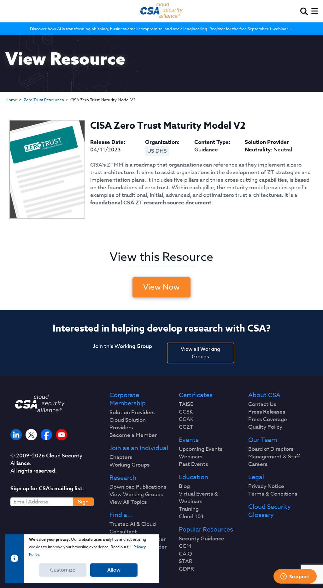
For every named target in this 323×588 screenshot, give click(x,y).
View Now (161, 287)
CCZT (186, 427)
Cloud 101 (191, 516)
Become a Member (133, 435)
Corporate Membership (127, 399)
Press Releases (266, 412)
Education (193, 477)
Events (189, 440)
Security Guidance (201, 539)
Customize (62, 570)
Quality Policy (265, 427)
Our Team (262, 440)
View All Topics (128, 502)
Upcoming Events (200, 449)
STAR (185, 561)
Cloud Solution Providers (127, 424)
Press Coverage (267, 419)
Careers (257, 464)
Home (11, 100)
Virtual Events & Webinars (198, 497)
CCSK (186, 412)
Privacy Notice (266, 486)
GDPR (186, 569)
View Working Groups (136, 494)
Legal (256, 477)
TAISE (186, 404)
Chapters (120, 457)
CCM (185, 546)
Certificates (196, 395)
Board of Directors (270, 449)
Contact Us (262, 404)
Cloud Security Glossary (269, 511)
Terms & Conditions (272, 494)
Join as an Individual (138, 448)
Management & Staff (274, 457)
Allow (113, 570)
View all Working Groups (200, 353)
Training (189, 509)
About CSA (264, 395)
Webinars (190, 457)
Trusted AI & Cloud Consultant (132, 528)
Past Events (193, 464)
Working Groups (129, 465)
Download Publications (137, 487)
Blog (184, 486)
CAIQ (185, 554)
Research (122, 478)
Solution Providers (132, 412)
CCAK (186, 419)
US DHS (157, 151)
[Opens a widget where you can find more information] (295, 577)
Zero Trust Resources (44, 100)
